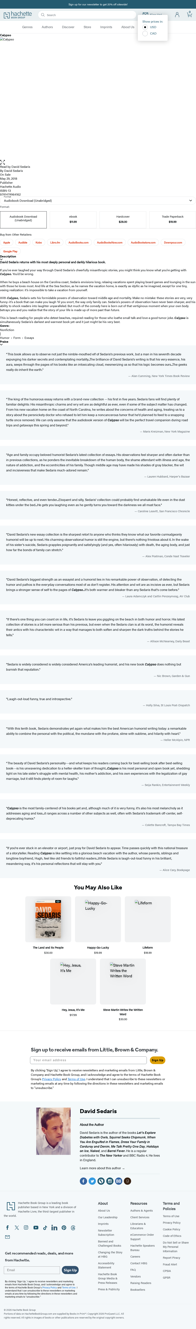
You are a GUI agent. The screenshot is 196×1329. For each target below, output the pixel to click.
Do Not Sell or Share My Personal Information (176, 1246)
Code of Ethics (172, 1236)
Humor (5, 337)
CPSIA (167, 1271)
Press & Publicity (109, 1289)
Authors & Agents (141, 1210)
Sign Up (157, 1060)
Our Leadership (108, 1217)
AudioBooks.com (79, 242)
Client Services (139, 1217)
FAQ (133, 1270)
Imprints (106, 27)
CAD (153, 33)
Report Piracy (171, 1257)
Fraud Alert (170, 1264)
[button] (98, 162)
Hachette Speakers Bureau (142, 1247)
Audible (22, 242)
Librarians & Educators (138, 1226)
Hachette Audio (10, 186)
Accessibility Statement (106, 1265)
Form (17, 337)
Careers (135, 1256)
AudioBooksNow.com (109, 242)
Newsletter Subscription (106, 1232)
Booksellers (137, 1289)
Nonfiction (7, 330)
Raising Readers (140, 1283)
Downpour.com (173, 242)
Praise (4, 341)
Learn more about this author (101, 1168)
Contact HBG (138, 1263)
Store (87, 27)
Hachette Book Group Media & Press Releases (108, 1278)
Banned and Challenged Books (109, 1243)
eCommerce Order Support (142, 1236)
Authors (47, 27)
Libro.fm (55, 242)
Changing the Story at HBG (110, 1254)
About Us (127, 27)
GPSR (166, 1277)
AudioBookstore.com (143, 242)
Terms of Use (171, 1216)
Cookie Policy (171, 1229)
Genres (27, 27)
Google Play (10, 251)
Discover (68, 27)
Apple (6, 242)
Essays (29, 337)
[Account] (177, 14)
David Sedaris (20, 166)
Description (8, 256)
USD (153, 27)
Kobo (39, 242)
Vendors (135, 1276)
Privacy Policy (171, 1222)
